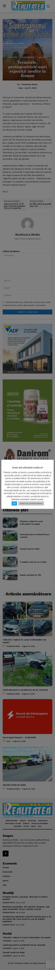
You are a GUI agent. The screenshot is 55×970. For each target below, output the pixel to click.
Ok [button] (14, 503)
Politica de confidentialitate (31, 503)
